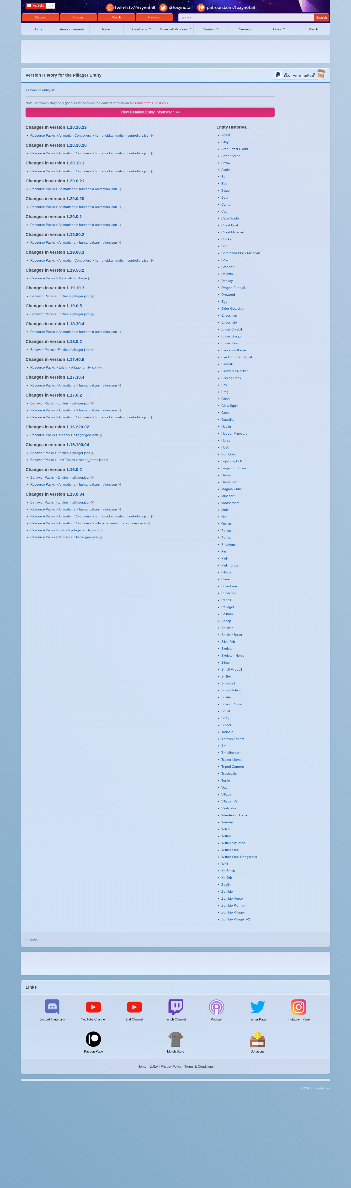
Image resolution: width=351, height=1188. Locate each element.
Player (226, 579)
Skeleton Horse (233, 655)
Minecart (227, 496)
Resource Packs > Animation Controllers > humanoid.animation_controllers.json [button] (90, 135)
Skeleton (227, 648)
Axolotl (226, 170)
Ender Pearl (230, 343)
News (106, 29)
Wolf (224, 864)
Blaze (225, 190)
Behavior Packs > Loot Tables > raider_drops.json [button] (67, 460)
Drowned (228, 295)
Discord (40, 17)
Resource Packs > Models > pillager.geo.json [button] (64, 435)
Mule (225, 510)
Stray (225, 718)
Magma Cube (231, 489)
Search (321, 17)
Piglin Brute (230, 565)
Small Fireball (231, 669)
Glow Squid (230, 406)
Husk (225, 447)
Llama (226, 475)
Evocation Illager (233, 350)
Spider (226, 697)
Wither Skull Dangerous (239, 857)
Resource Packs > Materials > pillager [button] (58, 278)
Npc (224, 517)
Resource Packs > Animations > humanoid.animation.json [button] (73, 189)
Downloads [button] (139, 29)
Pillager (227, 572)
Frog (225, 392)
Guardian (228, 419)
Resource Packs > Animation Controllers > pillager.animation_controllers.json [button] (88, 523)
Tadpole (227, 732)
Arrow (225, 163)
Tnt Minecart (230, 753)
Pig (223, 551)
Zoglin (226, 884)
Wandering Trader (235, 815)
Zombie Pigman (233, 905)
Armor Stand (230, 156)
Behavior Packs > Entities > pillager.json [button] (60, 296)
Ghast (225, 399)
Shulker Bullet (231, 635)
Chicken (227, 239)
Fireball (227, 364)
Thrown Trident (232, 739)
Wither (226, 836)
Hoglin (226, 426)
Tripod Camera (232, 766)
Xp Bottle (228, 871)
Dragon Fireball (233, 288)
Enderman (229, 315)
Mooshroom (230, 503)
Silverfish (228, 642)
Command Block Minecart (240, 253)
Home (38, 29)
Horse (225, 440)
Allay (225, 142)
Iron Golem (229, 454)
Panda (226, 530)
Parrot (226, 537)
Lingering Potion (233, 468)
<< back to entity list (40, 90)
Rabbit (226, 600)
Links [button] (277, 29)
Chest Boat (229, 225)
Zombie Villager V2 (235, 919)
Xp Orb (226, 878)
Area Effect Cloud (234, 149)
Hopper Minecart (234, 433)
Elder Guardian (232, 308)
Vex (224, 787)
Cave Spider (230, 218)
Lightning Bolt (231, 461)
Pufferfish (228, 593)
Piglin (225, 558)
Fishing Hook (231, 378)
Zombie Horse (232, 898)
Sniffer (226, 676)
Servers (245, 29)
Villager (227, 794)
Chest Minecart (232, 232)
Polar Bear (229, 586)
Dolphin (227, 274)
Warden (227, 822)
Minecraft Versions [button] (174, 29)
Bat (223, 177)
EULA (153, 1066)
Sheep (226, 621)
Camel (226, 204)
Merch (116, 17)
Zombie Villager (233, 912)
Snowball (228, 683)
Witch (225, 829)
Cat (224, 211)
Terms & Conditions (199, 1066)
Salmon (227, 614)
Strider (226, 725)
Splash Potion (231, 704)
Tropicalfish (230, 773)
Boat (224, 197)
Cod (224, 246)
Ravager (227, 607)
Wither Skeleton (233, 843)
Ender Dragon (232, 336)
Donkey (227, 281)
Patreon (154, 17)
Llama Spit (229, 482)
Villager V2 (229, 801)
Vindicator (228, 808)
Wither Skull (230, 850)
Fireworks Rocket (234, 371)
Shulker (227, 628)
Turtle (225, 780)
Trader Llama (231, 760)
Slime (225, 662)
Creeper (227, 267)
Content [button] (209, 29)
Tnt (223, 746)
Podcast (78, 17)
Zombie (227, 891)
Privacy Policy (171, 1066)
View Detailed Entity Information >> (150, 112)
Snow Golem (231, 690)
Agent (225, 135)
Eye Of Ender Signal (236, 357)
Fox (224, 385)
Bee (224, 183)
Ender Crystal (231, 329)
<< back (31, 939)
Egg (224, 301)
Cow (224, 260)
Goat (225, 413)
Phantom (228, 544)
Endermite (229, 322)
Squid (225, 711)
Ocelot (226, 524)
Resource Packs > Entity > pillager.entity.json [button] (64, 367)
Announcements (72, 29)
